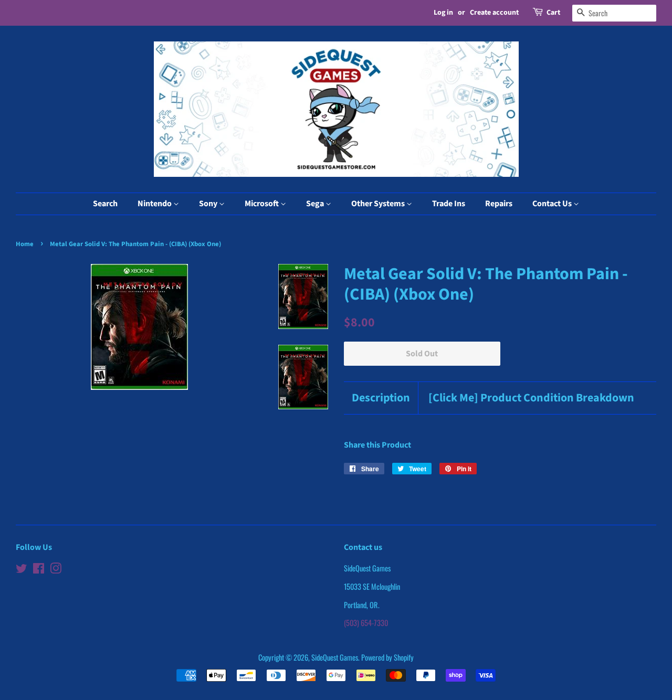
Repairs (498, 203)
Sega (316, 203)
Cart (553, 12)
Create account (494, 12)
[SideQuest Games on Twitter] (21, 569)
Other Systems (378, 203)
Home (25, 244)
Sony (209, 203)
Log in (443, 12)
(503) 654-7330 (366, 622)
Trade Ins (448, 203)
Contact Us (552, 203)
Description (381, 398)
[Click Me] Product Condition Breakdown (531, 398)
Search (105, 203)
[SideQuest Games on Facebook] (39, 569)
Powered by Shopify (387, 657)
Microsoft (262, 203)
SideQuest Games (334, 657)
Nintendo (155, 203)
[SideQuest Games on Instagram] (55, 569)
